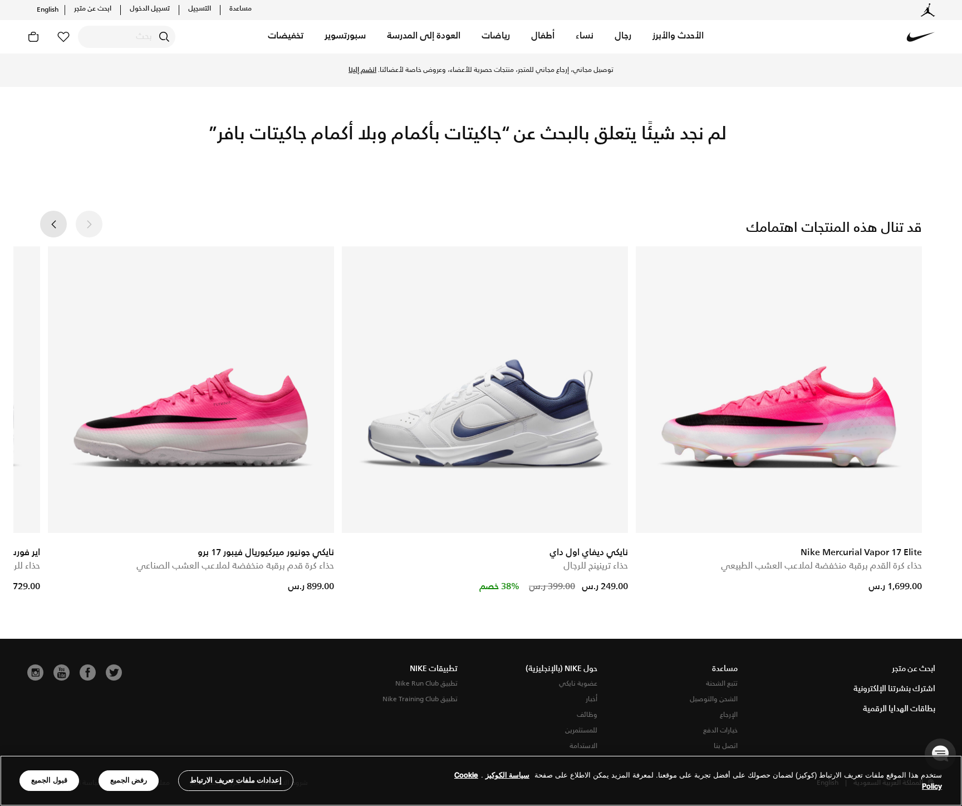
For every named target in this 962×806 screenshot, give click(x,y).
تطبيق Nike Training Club (420, 699)
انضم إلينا (362, 70)
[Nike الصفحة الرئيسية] (920, 37)
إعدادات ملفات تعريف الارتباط (236, 780)
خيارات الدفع (720, 730)
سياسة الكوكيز (507, 775)
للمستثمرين (581, 730)
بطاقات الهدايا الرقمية (899, 709)
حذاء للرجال (20, 566)
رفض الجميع (129, 780)
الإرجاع (729, 715)
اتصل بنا (726, 746)
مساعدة (240, 9)
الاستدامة (583, 746)
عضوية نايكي (578, 683)
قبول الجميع (49, 780)
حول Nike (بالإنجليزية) (561, 669)
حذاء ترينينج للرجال (595, 566)
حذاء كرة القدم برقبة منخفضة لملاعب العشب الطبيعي (821, 566)
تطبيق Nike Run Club (426, 683)
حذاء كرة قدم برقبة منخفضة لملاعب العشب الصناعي (235, 566)
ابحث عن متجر (92, 9)
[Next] (53, 224)
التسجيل (199, 9)
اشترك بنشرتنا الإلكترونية (894, 689)
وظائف (587, 715)
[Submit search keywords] (164, 37)
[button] (678, 37)
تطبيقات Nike (434, 669)
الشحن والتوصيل (714, 699)
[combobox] (126, 37)
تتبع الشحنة (722, 683)
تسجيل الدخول (150, 9)
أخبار (591, 699)
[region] (481, 780)
